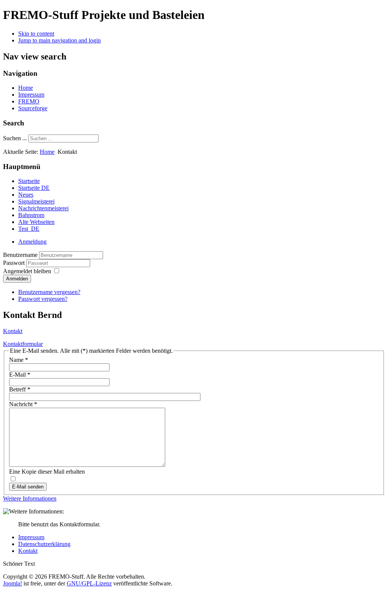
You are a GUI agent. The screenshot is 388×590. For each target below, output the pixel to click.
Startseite (29, 181)
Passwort (14, 263)
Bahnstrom (31, 215)
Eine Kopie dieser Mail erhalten (47, 471)
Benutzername (20, 255)
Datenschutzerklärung (44, 544)
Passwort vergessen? (42, 299)
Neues (25, 194)
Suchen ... (15, 138)
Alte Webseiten (36, 222)
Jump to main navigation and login (59, 40)
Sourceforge (32, 108)
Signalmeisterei (36, 201)
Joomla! (12, 583)
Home (25, 88)
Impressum (31, 94)
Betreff (19, 389)
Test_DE (28, 228)
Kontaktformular (23, 344)
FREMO (28, 101)
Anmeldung (32, 241)
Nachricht (23, 404)
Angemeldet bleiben (27, 271)
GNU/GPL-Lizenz (89, 583)
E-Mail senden (28, 487)
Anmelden (17, 279)
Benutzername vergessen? (49, 292)
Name (18, 360)
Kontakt (12, 331)
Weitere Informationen (29, 498)
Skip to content (36, 33)
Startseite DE (34, 188)
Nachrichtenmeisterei (43, 208)
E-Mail (19, 374)
